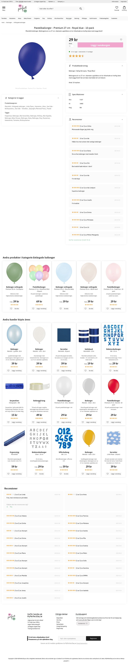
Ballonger (69, 18)
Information (115, 1)
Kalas (19, 18)
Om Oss (58, 620)
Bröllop (50, 18)
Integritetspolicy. (82, 643)
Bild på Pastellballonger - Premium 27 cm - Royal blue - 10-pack (31, 88)
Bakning (76, 18)
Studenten (114, 18)
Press (58, 622)
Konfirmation (93, 18)
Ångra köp (59, 628)
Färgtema (37, 18)
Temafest (4, 18)
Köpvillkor (59, 618)
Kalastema (12, 18)
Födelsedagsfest (104, 18)
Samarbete (59, 624)
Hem (3, 22)
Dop (43, 18)
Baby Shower (27, 18)
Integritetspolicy (61, 626)
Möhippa (84, 18)
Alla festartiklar (58, 18)
